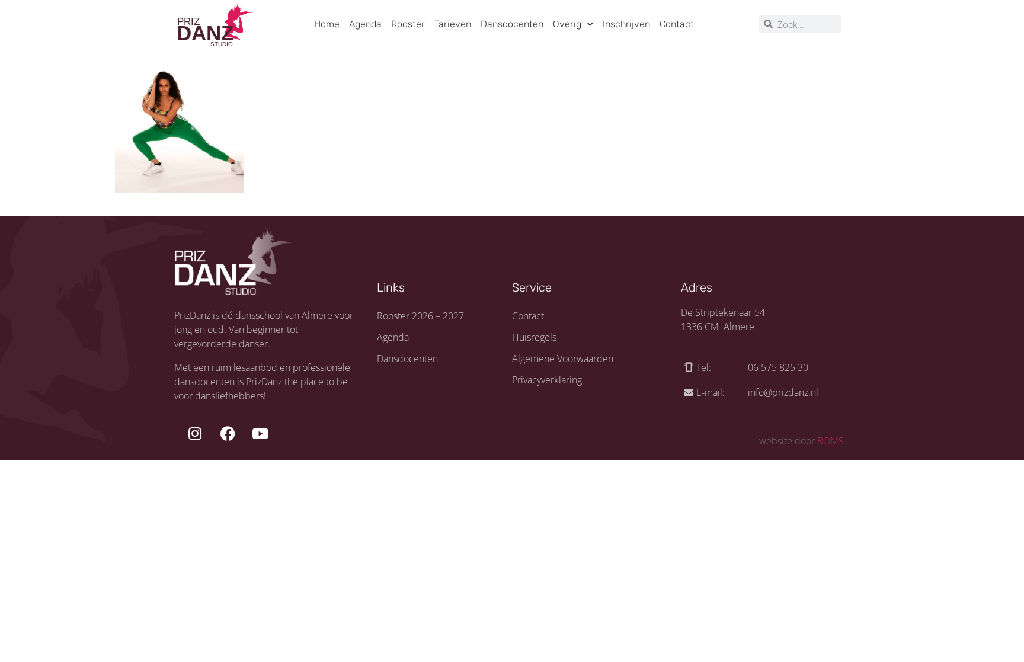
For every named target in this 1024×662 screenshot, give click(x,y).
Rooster (408, 24)
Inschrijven (626, 24)
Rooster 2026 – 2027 (420, 315)
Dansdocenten (512, 24)
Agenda (365, 24)
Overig (567, 24)
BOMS (830, 440)
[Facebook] (227, 433)
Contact (677, 24)
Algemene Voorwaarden (562, 358)
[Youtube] (260, 433)
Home (327, 24)
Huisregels (534, 337)
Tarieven (452, 24)
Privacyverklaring (547, 379)
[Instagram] (195, 433)
